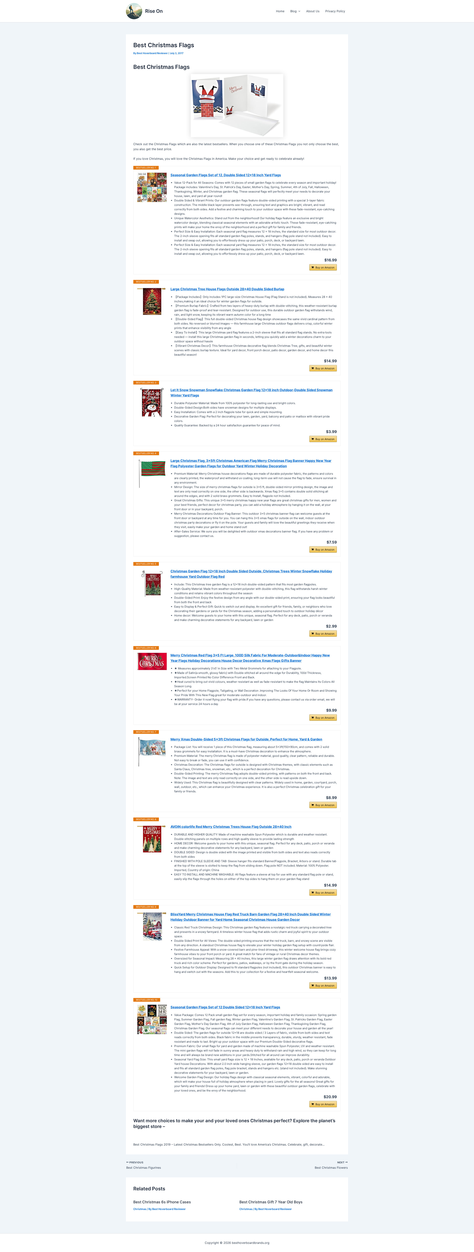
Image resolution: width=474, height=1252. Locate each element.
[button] (298, 11)
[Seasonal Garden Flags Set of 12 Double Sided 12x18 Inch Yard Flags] (152, 1019)
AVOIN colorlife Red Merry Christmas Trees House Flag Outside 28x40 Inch (231, 827)
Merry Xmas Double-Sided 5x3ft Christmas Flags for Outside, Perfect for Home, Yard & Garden (246, 739)
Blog (293, 11)
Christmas (139, 1209)
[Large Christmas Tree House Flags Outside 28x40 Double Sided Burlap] (152, 301)
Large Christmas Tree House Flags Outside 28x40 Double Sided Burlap (227, 289)
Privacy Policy (335, 11)
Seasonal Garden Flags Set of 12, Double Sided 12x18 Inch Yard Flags (226, 175)
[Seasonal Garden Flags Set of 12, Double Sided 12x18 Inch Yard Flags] (152, 187)
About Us (312, 11)
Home (280, 11)
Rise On (154, 11)
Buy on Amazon (325, 267)
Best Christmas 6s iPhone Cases (162, 1202)
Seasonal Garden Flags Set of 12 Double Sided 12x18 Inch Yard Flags (225, 1007)
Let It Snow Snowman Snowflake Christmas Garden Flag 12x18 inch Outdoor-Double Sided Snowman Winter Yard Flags (252, 392)
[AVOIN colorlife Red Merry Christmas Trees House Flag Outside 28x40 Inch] (152, 839)
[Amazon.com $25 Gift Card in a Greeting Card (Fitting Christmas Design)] (237, 105)
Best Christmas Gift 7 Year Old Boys (271, 1202)
